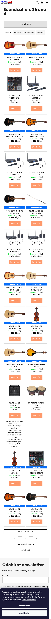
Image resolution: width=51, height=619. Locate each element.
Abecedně (40, 32)
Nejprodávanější (28, 32)
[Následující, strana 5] (31, 538)
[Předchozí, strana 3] (20, 538)
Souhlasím (24, 613)
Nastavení (24, 605)
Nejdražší (17, 32)
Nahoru (26, 550)
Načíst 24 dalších (25, 532)
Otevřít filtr (25, 24)
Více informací (29, 599)
